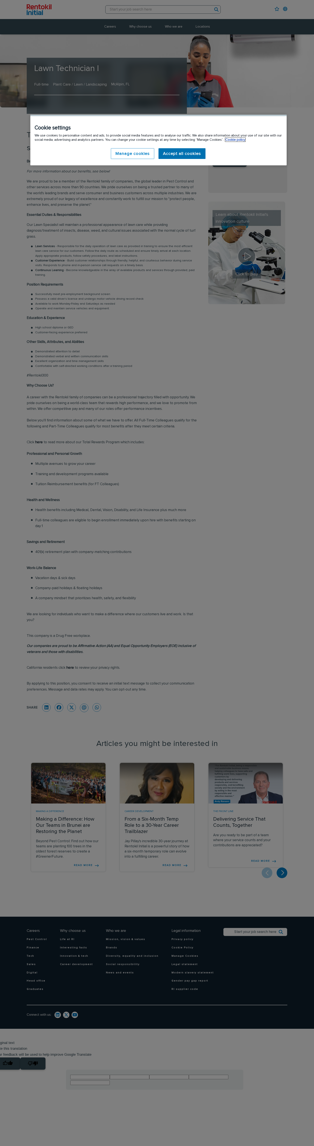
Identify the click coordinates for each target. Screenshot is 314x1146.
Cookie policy (235, 139)
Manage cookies (132, 153)
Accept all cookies (182, 153)
